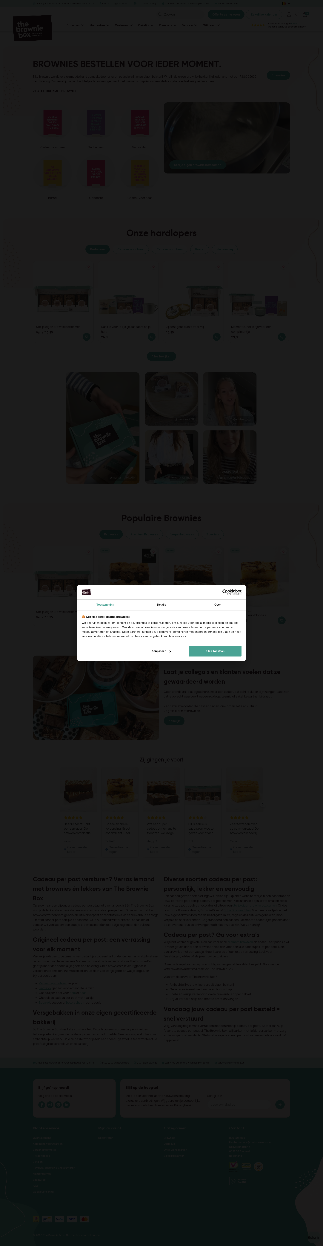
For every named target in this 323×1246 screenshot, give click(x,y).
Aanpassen (159, 651)
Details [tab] (161, 604)
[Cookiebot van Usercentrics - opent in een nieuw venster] (225, 592)
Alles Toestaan (214, 651)
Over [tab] (217, 604)
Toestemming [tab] (105, 604)
